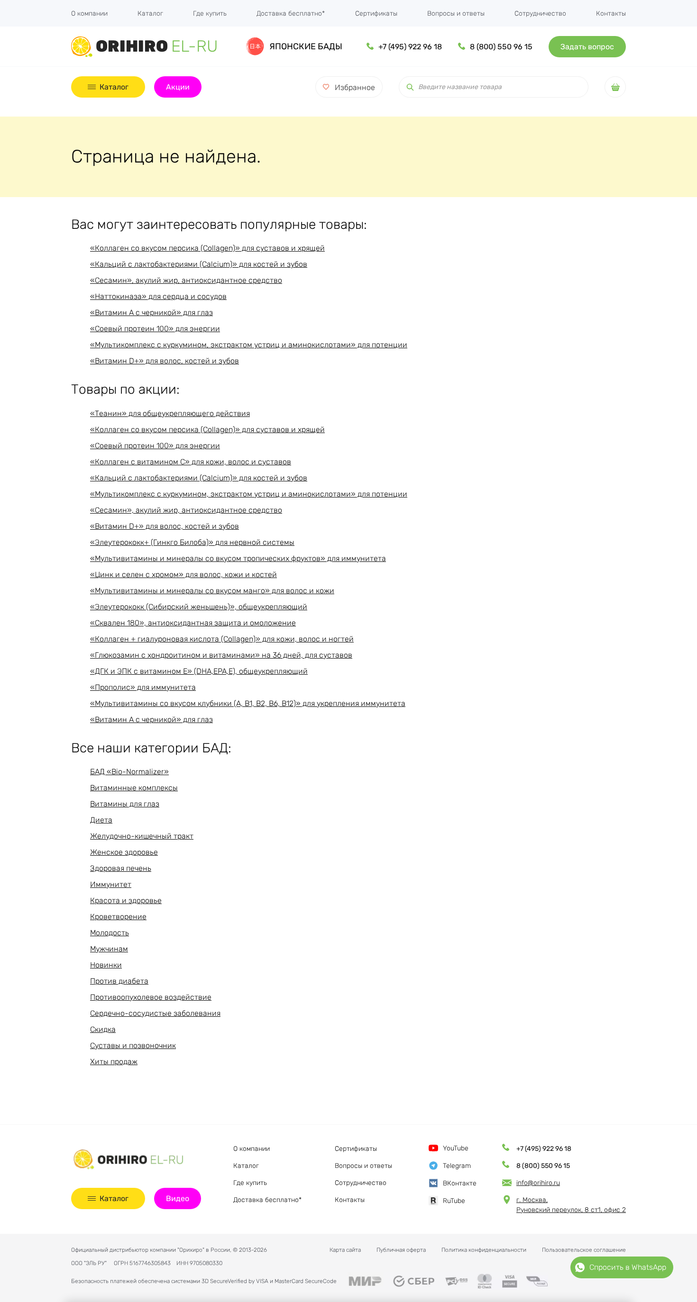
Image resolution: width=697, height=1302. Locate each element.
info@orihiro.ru (538, 1183)
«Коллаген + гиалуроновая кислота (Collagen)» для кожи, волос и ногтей (222, 638)
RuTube (454, 1201)
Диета (101, 819)
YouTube (455, 1148)
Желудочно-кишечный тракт (141, 836)
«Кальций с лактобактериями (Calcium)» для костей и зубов (198, 264)
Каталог (150, 13)
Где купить (210, 13)
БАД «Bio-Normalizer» (129, 771)
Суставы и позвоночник (133, 1045)
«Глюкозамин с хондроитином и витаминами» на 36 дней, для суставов (221, 655)
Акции (178, 86)
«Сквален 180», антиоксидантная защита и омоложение (193, 622)
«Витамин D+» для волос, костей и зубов (164, 360)
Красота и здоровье (126, 900)
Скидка (103, 1029)
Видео (177, 1198)
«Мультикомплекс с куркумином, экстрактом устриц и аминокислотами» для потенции (248, 344)
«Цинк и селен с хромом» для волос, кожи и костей (183, 574)
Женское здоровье (124, 852)
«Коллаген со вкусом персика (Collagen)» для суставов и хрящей (207, 248)
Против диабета (119, 981)
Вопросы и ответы (456, 13)
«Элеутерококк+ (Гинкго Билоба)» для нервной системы (192, 542)
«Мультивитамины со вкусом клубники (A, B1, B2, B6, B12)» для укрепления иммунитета (247, 703)
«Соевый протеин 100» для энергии (155, 328)
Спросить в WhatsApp (627, 1267)
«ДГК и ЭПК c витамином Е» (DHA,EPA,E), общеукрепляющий (199, 671)
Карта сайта (345, 1250)
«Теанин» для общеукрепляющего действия (170, 413)
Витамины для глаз (124, 803)
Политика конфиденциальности (483, 1250)
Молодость (109, 932)
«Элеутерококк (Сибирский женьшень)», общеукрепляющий (198, 606)
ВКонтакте (460, 1183)
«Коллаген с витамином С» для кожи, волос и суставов (190, 461)
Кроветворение (118, 916)
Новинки (106, 964)
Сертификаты (376, 13)
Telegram (457, 1166)
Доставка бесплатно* (291, 13)
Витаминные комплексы (134, 787)
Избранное (355, 87)
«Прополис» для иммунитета (143, 687)
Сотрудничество (540, 13)
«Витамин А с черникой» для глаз (151, 312)
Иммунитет (110, 884)
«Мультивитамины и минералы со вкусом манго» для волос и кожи (212, 590)
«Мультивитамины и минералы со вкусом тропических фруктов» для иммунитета (238, 558)
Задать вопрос (587, 46)
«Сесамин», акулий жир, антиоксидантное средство (186, 280)
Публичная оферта (401, 1250)
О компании (89, 13)
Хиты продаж (114, 1061)
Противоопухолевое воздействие (150, 997)
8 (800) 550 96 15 (501, 46)
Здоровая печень (120, 868)
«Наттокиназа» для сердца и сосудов (158, 296)
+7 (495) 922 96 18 (410, 46)
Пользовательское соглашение (584, 1250)
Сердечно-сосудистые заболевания (155, 1013)
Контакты (611, 13)
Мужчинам (109, 948)
